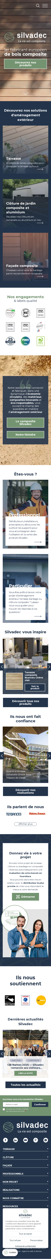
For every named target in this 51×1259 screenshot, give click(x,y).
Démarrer (28, 896)
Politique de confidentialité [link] (25, 1246)
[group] (25, 755)
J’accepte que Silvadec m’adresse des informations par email (17, 1110)
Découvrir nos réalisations (25, 791)
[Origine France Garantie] (41, 327)
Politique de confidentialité (34, 1248)
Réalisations (11, 1190)
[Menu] (45, 6)
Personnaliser (36, 1240)
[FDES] (26, 341)
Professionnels (13, 1173)
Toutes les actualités (26, 1084)
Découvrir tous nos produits (25, 702)
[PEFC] (41, 341)
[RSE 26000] (26, 313)
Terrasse (9, 1149)
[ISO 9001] (41, 313)
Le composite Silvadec (25, 423)
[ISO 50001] (26, 327)
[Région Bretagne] (10, 1000)
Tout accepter (25, 1234)
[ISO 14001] (10, 327)
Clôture (8, 1157)
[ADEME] (25, 1000)
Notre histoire (25, 434)
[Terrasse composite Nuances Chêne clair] (25, 666)
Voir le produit (35, 687)
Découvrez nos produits (25, 64)
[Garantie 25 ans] (10, 341)
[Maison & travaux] (37, 814)
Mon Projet (10, 1182)
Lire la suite (25, 1073)
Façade (7, 1165)
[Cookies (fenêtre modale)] (10, 1253)
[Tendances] (14, 814)
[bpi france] (41, 1000)
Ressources (10, 1206)
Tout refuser (15, 1240)
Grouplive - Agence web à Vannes (27, 1251)
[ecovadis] (10, 313)
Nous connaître (13, 1198)
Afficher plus (25, 824)
